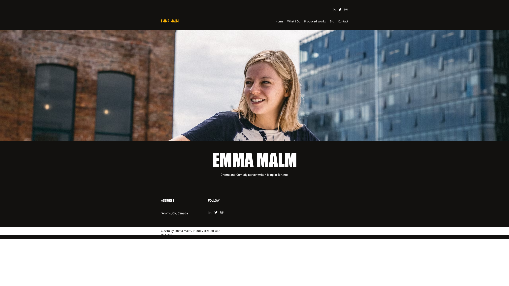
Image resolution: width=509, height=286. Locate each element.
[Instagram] (346, 10)
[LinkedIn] (334, 10)
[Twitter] (340, 10)
